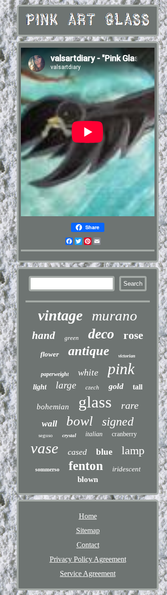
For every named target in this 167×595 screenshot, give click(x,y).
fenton (86, 466)
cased (77, 452)
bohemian (53, 406)
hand (43, 335)
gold (116, 386)
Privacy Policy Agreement (88, 559)
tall (137, 387)
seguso (46, 435)
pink (121, 368)
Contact (88, 545)
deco (101, 333)
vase (44, 448)
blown (87, 479)
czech (92, 387)
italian (94, 434)
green (71, 337)
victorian (126, 355)
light (39, 387)
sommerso (47, 469)
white (88, 372)
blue (104, 452)
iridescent (126, 469)
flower (49, 354)
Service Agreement (88, 573)
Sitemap (88, 530)
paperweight (55, 374)
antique (88, 351)
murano (114, 315)
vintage (60, 315)
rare (130, 405)
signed (118, 421)
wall (49, 423)
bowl (79, 420)
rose (133, 335)
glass (95, 402)
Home (88, 516)
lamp (133, 450)
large (66, 385)
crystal (69, 435)
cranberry (124, 434)
